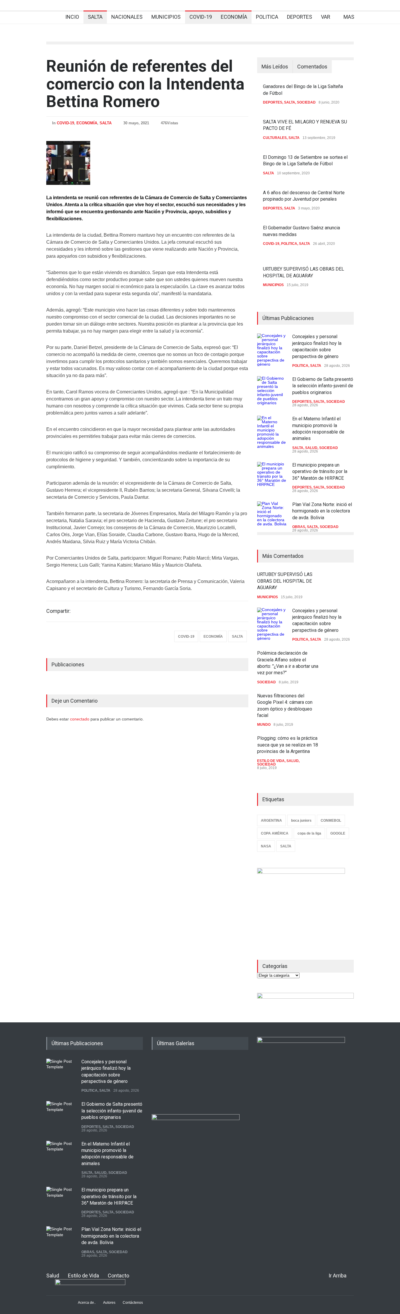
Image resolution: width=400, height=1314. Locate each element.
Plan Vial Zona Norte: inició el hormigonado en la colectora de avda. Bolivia (322, 511)
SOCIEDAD (306, 102)
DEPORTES (299, 17)
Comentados (312, 66)
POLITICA (267, 17)
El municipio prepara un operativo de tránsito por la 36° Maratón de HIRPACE (319, 471)
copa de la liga (309, 833)
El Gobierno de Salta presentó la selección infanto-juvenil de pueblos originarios (322, 385)
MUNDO (264, 725)
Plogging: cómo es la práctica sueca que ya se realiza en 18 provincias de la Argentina (287, 744)
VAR (325, 17)
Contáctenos (133, 1303)
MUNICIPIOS (166, 17)
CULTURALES (275, 138)
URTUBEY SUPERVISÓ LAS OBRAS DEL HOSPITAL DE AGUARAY (284, 581)
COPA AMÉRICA (274, 833)
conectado (80, 719)
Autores (109, 1303)
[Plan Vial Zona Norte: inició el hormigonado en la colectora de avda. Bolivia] (271, 516)
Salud (52, 1275)
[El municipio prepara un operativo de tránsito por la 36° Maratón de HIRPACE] (271, 476)
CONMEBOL (331, 820)
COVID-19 (200, 17)
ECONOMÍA (234, 17)
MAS (348, 17)
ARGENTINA (271, 820)
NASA (266, 846)
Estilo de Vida (83, 1275)
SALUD (311, 448)
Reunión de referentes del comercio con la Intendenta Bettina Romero (145, 84)
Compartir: (58, 611)
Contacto (118, 1275)
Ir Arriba (337, 1275)
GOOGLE (337, 833)
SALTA (95, 17)
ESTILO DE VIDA (271, 761)
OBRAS (298, 527)
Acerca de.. (87, 1303)
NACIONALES (127, 17)
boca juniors (301, 820)
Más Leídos (274, 66)
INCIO (72, 17)
